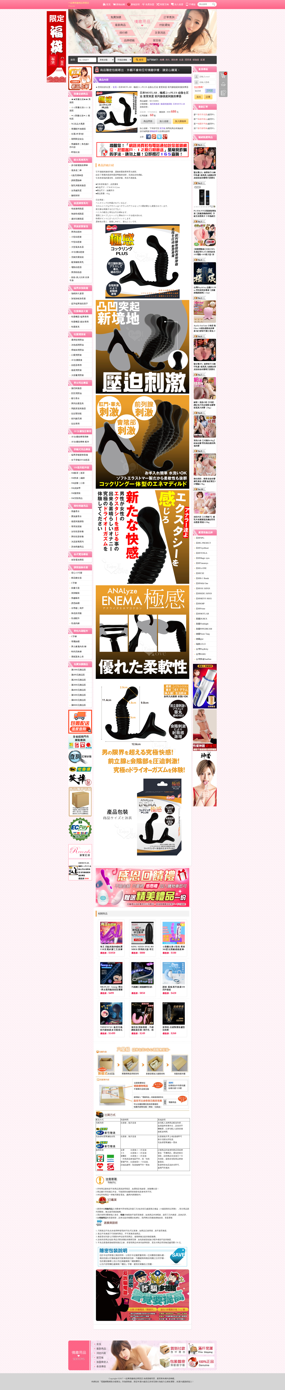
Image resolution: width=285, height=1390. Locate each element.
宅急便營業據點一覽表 (167, 1142)
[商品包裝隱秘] (80, 802)
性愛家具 (74, 327)
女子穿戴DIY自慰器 (79, 460)
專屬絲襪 (74, 641)
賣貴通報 (168, 1218)
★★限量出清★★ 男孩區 (80, 101)
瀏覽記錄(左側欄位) (223, 93)
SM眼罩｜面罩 (77, 473)
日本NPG (199, 538)
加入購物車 (180, 121)
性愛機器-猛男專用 (79, 317)
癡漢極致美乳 (76, 262)
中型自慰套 (75, 242)
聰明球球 (74, 195)
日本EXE (199, 573)
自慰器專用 (75, 365)
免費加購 (116, 17)
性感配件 (74, 618)
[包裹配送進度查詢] (80, 722)
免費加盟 (149, 4)
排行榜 (123, 32)
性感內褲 (74, 623)
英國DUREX (200, 619)
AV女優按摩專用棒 (78, 437)
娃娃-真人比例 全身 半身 (79, 279)
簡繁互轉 (164, 4)
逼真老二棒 (75, 170)
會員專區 (101, 1366)
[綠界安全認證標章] (80, 829)
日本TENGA (200, 553)
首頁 (108, 4)
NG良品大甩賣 (77, 124)
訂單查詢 (169, 17)
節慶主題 (74, 588)
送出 (199, 97)
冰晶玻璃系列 (76, 542)
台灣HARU (200, 654)
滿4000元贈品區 (77, 690)
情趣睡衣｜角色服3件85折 (79, 145)
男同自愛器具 (76, 403)
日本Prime (199, 609)
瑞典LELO (200, 644)
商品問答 (148, 121)
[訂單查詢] (80, 758)
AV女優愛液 (75, 360)
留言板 (157, 40)
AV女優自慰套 (76, 252)
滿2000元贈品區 (77, 680)
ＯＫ (123, 1153)
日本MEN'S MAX (203, 598)
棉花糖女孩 (75, 578)
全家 (123, 1150)
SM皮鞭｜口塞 (77, 483)
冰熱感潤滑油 (76, 345)
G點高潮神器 (76, 175)
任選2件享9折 (76, 134)
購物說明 (135, 4)
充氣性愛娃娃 (76, 257)
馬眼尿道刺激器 (77, 408)
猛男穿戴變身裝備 (78, 455)
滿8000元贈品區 (77, 705)
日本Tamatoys (201, 563)
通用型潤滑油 (76, 340)
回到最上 (223, 84)
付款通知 (164, 24)
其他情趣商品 (76, 547)
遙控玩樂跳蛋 (76, 219)
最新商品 (120, 24)
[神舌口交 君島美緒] (205, 779)
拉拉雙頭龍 (75, 413)
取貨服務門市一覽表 (141, 1165)
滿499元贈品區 (77, 675)
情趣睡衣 (74, 598)
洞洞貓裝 (74, 593)
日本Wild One (201, 583)
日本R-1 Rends (201, 578)
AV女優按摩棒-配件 (79, 442)
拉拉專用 (74, 424)
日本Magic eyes (201, 558)
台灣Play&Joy (201, 649)
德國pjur (199, 639)
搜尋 (141, 60)
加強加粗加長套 (77, 298)
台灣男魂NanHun (202, 659)
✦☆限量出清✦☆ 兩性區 (79, 117)
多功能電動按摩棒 (78, 165)
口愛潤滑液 (75, 355)
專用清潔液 (75, 526)
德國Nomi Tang (202, 634)
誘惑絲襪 (74, 603)
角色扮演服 (75, 613)
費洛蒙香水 (75, 516)
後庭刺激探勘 (76, 521)
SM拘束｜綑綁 (77, 478)
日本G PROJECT (202, 543)
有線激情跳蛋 (76, 209)
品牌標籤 (129, 40)
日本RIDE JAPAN (203, 593)
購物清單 (222, 73)
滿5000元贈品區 (77, 695)
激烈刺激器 (75, 388)
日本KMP (199, 604)
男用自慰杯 (75, 232)
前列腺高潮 (75, 419)
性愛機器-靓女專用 (79, 322)
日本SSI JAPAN (202, 588)
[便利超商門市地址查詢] (80, 742)
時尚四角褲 (75, 651)
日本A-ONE (200, 568)
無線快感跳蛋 (76, 214)
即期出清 (74, 152)
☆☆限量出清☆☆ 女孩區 (80, 109)
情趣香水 (74, 511)
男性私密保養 (76, 536)
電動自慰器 (75, 267)
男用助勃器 (75, 272)
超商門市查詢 (163, 1168)
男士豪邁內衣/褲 (77, 646)
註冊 (208, 97)
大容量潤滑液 (76, 375)
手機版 (192, 4)
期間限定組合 (76, 139)
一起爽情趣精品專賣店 (78, 4)
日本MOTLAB (179, 104)
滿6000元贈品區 (77, 700)
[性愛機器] (205, 730)
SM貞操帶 (74, 488)
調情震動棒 (75, 180)
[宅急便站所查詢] (80, 770)
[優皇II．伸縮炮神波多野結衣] (205, 686)
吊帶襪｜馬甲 (76, 608)
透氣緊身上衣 (76, 657)
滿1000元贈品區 (77, 670)
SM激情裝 (74, 493)
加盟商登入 (102, 1362)
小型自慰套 (75, 237)
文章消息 (160, 32)
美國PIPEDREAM (203, 629)
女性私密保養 (76, 531)
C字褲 (73, 583)
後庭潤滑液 (75, 370)
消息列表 (101, 1353)
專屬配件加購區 (77, 129)
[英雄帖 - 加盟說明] (80, 780)
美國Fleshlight (201, 624)
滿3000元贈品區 (77, 685)
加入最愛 (178, 4)
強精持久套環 (76, 293)
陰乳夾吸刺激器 (77, 185)
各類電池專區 (76, 560)
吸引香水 (74, 398)
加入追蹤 (164, 121)
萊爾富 (123, 1156)
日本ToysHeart (201, 548)
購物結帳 (120, 4)
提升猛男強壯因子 (78, 304)
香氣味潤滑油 (76, 350)
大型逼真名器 (76, 247)
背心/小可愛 (75, 573)
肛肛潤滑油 (75, 393)
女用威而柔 (75, 190)
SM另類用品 (76, 498)
